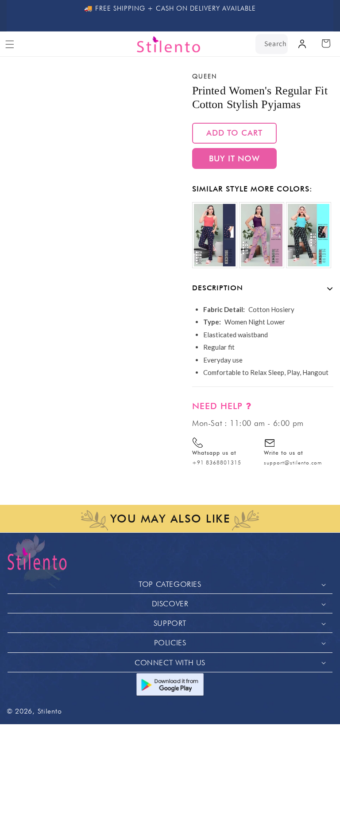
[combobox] (271, 44)
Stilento (50, 711)
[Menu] (9, 44)
